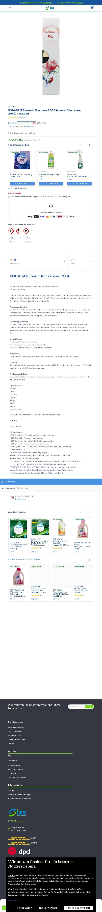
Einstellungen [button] (24, 907)
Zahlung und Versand (15, 769)
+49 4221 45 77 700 (18, 831)
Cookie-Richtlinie (14, 900)
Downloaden (21, 499)
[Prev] (81, 145)
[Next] (90, 145)
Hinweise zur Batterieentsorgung (19, 795)
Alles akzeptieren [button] (79, 908)
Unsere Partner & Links (16, 739)
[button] (26, 122)
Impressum (12, 773)
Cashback (11, 743)
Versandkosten (29, 126)
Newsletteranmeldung (16, 728)
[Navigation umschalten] (9, 8)
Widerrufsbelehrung (15, 765)
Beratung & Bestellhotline (17, 777)
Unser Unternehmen (15, 731)
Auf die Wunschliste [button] (19, 188)
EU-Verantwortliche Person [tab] (16, 488)
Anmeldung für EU (14, 735)
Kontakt (11, 791)
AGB (10, 756)
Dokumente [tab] (9, 482)
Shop (14, 106)
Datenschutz (12, 761)
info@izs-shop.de (17, 828)
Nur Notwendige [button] (48, 907)
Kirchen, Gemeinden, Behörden (19, 799)
